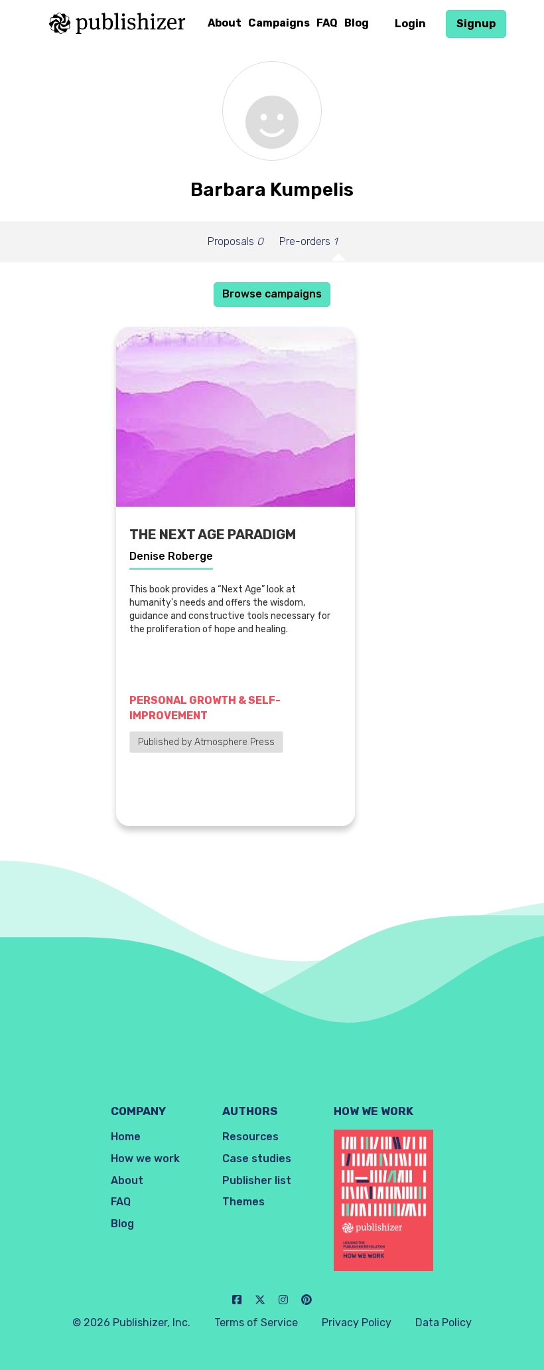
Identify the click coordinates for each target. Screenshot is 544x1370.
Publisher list (256, 1180)
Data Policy (443, 1322)
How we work (145, 1158)
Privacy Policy (356, 1322)
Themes (243, 1201)
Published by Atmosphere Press (206, 742)
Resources (250, 1136)
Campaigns (279, 23)
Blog (356, 23)
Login (410, 23)
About (224, 23)
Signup (476, 23)
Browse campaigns (272, 294)
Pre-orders (308, 241)
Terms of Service (256, 1322)
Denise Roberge (171, 556)
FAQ (327, 23)
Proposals (235, 241)
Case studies (256, 1158)
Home (126, 1136)
